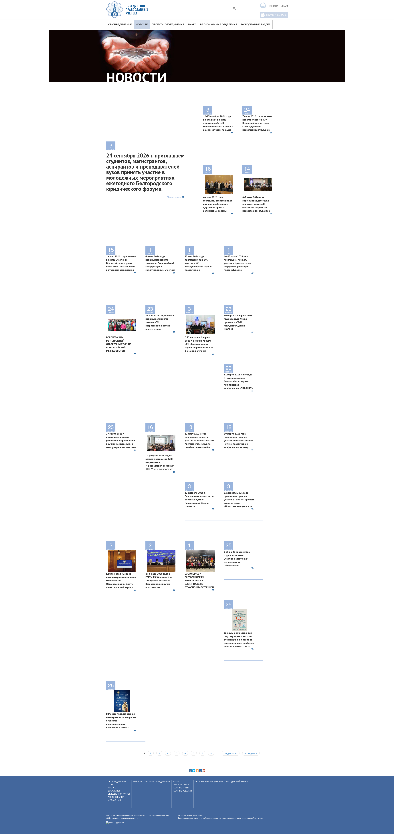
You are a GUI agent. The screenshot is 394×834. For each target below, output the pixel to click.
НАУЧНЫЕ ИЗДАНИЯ (182, 790)
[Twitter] (193, 770)
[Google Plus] (204, 770)
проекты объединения (168, 24)
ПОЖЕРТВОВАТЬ (276, 14)
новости (142, 24)
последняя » (251, 753)
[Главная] (127, 9)
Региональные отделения (218, 24)
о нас (111, 784)
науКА (192, 24)
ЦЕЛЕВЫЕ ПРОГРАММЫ (119, 793)
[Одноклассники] (197, 770)
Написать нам (278, 6)
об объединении (120, 24)
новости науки (181, 784)
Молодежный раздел (256, 24)
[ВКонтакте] (190, 770)
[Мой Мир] (200, 770)
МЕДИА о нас (114, 800)
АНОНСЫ (112, 787)
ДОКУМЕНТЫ (114, 790)
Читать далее (174, 197)
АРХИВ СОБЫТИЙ (116, 797)
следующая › (230, 753)
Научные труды (181, 787)
